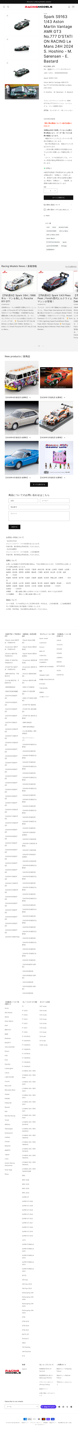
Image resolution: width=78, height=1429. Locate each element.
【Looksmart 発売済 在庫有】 (29, 668)
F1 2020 (24, 1032)
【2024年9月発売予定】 (11, 898)
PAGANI (7, 1098)
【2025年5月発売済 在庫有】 (29, 911)
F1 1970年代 (26, 1053)
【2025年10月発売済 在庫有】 (28, 856)
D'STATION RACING (53, 242)
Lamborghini (9, 1068)
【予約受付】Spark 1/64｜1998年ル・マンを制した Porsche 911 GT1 (18, 298)
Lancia (7, 1073)
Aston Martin (50, 238)
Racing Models (15, 1422)
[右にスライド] (43, 346)
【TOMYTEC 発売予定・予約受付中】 (11, 668)
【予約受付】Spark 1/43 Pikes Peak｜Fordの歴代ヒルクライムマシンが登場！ (55, 298)
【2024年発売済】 (28, 971)
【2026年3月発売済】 (29, 806)
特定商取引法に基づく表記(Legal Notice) (46, 1377)
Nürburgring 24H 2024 (27, 1312)
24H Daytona (26, 1351)
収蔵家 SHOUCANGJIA (46, 679)
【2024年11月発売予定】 (11, 884)
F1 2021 (24, 1028)
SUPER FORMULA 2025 (28, 1250)
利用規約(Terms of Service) (45, 1370)
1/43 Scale (43, 1015)
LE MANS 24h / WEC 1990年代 (29, 1137)
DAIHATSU (60, 675)
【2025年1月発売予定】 (11, 878)
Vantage (64, 246)
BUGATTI (8, 1042)
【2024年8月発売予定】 (11, 904)
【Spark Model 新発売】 (28, 641)
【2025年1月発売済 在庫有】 (29, 955)
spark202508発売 (52, 246)
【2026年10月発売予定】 (11, 744)
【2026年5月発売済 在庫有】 (51, 437)
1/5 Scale (42, 1040)
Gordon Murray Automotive (10, 1164)
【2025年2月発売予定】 (11, 871)
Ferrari (7, 1051)
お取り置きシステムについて (47, 1394)
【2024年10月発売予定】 (11, 891)
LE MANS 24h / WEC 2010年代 (29, 1123)
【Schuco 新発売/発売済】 (29, 675)
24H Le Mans (63, 231)
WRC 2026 (25, 1180)
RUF (6, 1111)
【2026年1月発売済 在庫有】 (29, 823)
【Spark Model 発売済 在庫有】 (29, 655)
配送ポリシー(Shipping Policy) (64, 1370)
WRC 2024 (25, 1188)
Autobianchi (9, 1133)
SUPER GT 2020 (27, 1227)
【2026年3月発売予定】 (11, 791)
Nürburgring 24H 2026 (27, 1298)
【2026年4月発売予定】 (11, 784)
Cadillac (7, 1137)
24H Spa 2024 (27, 1284)
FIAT (6, 1055)
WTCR (24, 1275)
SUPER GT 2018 (27, 1236)
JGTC (24, 1240)
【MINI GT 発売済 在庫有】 (29, 699)
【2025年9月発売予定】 (11, 831)
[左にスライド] (35, 346)
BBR (40, 671)
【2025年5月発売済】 (29, 916)
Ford (6, 1060)
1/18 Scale (42, 1028)
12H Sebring (26, 1347)
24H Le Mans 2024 (52, 234)
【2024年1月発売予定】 (12, 937)
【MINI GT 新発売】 (28, 687)
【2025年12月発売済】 (29, 839)
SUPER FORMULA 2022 (28, 1270)
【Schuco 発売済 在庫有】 (29, 682)
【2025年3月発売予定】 (11, 864)
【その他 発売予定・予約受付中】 (12, 682)
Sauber (7, 1094)
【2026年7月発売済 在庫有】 (51, 397)
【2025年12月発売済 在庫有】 (28, 834)
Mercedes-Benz (10, 1090)
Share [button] (48, 215)
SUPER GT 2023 (27, 1214)
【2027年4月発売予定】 (11, 704)
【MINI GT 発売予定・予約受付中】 (12, 661)
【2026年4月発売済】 (29, 795)
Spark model (43, 638)
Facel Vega (8, 1170)
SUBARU (59, 657)
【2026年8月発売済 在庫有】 (17, 397)
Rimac (7, 1174)
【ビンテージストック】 (28, 739)
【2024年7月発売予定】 (11, 911)
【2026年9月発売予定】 (11, 750)
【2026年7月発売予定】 (11, 764)
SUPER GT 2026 (27, 1201)
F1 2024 (24, 1015)
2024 (54, 227)
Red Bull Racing (10, 1116)
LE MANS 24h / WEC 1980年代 (29, 1143)
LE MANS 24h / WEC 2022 (29, 1103)
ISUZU (59, 670)
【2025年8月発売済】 (29, 883)
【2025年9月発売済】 (29, 872)
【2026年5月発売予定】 (11, 777)
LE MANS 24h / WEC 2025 (29, 1083)
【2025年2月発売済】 (29, 949)
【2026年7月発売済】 (29, 762)
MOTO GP (25, 1334)
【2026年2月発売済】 (29, 817)
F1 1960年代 (26, 1058)
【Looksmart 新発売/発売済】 (29, 661)
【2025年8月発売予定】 (11, 837)
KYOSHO (42, 684)
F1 (23, 1006)
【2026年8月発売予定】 (11, 757)
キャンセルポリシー (40, 1424)
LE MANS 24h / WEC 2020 (29, 1116)
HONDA (59, 653)
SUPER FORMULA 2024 (28, 1257)
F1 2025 (24, 1010)
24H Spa (25, 1280)
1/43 (47, 227)
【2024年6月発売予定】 (11, 918)
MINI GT (42, 651)
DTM (23, 1317)
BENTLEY (8, 1029)
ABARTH (7, 1150)
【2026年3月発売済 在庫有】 (51, 478)
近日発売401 (50, 249)
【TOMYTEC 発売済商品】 (29, 710)
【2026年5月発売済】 (29, 784)
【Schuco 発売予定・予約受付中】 (12, 655)
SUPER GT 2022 (27, 1218)
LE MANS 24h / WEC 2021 (29, 1110)
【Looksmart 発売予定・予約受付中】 (11, 648)
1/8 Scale (42, 1036)
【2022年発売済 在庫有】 (29, 988)
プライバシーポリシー (35, 1422)
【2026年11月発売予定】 (11, 737)
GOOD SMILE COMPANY (43, 661)
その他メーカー (44, 696)
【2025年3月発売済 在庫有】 (29, 933)
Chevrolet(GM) (10, 1047)
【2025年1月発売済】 (29, 960)
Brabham (8, 1038)
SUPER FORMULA (28, 1244)
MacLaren (8, 1085)
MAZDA (59, 662)
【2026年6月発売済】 (29, 773)
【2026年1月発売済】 (29, 828)
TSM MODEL (43, 688)
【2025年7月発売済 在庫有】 (29, 889)
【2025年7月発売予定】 (11, 844)
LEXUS (59, 640)
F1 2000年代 (26, 1040)
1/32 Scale (43, 1023)
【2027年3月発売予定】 (11, 710)
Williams (7, 1124)
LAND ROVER (9, 1077)
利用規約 (45, 1422)
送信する (14, 527)
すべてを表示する (71, 266)
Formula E (25, 1338)
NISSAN (59, 649)
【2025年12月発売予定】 (11, 811)
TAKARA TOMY (44, 675)
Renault (7, 1107)
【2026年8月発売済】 (29, 751)
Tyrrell (7, 1120)
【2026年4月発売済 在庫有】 (17, 478)
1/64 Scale (43, 1010)
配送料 (49, 69)
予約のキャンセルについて (64, 1383)
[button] (4, 7)
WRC (23, 1175)
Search (24, 1369)
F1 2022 (24, 1023)
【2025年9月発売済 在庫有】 (29, 867)
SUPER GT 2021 (27, 1223)
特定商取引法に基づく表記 (65, 1422)
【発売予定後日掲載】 (12, 691)
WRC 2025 (25, 1184)
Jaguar (7, 1154)
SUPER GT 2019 (27, 1231)
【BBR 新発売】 (27, 722)
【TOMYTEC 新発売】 (29, 705)
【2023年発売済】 (28, 982)
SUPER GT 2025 (27, 1205)
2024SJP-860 (63, 227)
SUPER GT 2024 (27, 1210)
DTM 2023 (25, 1321)
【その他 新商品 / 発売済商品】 (29, 732)
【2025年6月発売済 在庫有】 (29, 900)
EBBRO (41, 692)
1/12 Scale (42, 1032)
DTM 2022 (25, 1325)
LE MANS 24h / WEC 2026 (29, 1076)
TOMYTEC (42, 655)
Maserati (8, 1146)
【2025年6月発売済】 (29, 905)
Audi (6, 1025)
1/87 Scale (43, 1006)
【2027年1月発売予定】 (11, 724)
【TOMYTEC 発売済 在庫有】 (29, 717)
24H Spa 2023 (27, 1288)
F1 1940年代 (26, 1066)
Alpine (7, 1017)
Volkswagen (9, 1128)
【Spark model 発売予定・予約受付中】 (12, 641)
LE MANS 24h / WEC (29, 1071)
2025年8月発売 (51, 231)
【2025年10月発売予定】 (11, 824)
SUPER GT (25, 1197)
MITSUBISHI (61, 666)
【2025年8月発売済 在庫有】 (29, 878)
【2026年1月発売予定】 (11, 804)
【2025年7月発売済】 (29, 894)
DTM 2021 (25, 1330)
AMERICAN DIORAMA (46, 666)
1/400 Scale (43, 1045)
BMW (6, 1034)
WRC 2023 (25, 1193)
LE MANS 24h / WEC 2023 (29, 1096)
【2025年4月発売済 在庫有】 (29, 922)
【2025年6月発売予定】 (11, 851)
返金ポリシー (43, 1389)
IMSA (23, 1343)
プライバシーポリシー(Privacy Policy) (46, 1383)
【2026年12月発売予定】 (11, 730)
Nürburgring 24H (27, 1292)
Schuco (41, 647)
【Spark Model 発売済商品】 (29, 648)
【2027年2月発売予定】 (11, 717)
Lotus (6, 1159)
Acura (7, 1008)
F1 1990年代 (26, 1045)
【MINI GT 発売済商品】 (28, 693)
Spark (65, 242)
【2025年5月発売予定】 (11, 858)
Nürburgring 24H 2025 (27, 1305)
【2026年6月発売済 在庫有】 (17, 437)
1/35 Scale (43, 1019)
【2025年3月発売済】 (29, 938)
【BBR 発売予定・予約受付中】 (12, 675)
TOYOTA (59, 644)
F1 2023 (24, 1019)
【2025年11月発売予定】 (11, 817)
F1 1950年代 (26, 1062)
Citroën (7, 1141)
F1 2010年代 (26, 1036)
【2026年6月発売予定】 (11, 770)
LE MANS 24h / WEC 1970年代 (29, 1150)
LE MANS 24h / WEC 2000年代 (29, 1130)
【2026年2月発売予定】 (11, 797)
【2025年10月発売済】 (29, 861)
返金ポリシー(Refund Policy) (63, 1377)
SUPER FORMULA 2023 (28, 1263)
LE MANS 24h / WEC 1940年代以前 (29, 1170)
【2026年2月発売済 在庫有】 (29, 812)
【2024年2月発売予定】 (11, 931)
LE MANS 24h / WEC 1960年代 (29, 1157)
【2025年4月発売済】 (29, 927)
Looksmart (42, 642)
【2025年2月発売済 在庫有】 (29, 944)
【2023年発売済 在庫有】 (29, 977)
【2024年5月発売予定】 (11, 925)
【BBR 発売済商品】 (28, 727)
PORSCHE (8, 1103)
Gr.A (23, 1356)
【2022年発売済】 (28, 993)
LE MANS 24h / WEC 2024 (29, 1090)
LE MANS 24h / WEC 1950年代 (29, 1163)
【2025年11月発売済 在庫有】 (29, 845)
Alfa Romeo (8, 1012)
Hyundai (7, 1064)
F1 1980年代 (26, 1049)
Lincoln (7, 1081)
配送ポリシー (53, 1422)
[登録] (37, 1406)
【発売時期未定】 (10, 687)
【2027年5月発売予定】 (11, 697)
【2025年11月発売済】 (29, 850)
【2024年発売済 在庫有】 (29, 966)
